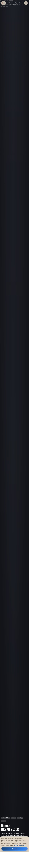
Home (13, 818)
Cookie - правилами (19, 845)
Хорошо (14, 849)
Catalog (20, 818)
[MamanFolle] (3, 3)
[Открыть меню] (26, 3)
